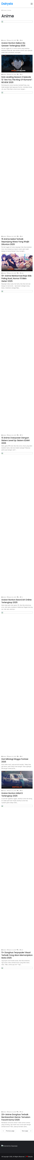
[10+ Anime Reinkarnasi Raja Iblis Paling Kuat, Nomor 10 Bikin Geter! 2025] (17, 262)
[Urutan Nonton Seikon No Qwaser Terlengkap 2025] (17, 29)
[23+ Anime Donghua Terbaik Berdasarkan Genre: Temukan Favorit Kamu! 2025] (17, 1038)
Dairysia (30, 1156)
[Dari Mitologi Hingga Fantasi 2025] (17, 683)
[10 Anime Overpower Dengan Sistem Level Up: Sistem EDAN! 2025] (17, 361)
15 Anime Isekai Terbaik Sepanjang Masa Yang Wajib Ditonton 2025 (15, 242)
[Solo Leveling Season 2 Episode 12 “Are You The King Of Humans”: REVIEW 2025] (17, 64)
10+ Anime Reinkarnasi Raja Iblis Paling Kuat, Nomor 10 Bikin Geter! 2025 (16, 278)
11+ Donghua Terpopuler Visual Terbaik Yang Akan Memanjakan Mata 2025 (17, 955)
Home (4, 10)
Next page (25, 1131)
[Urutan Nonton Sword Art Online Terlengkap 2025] (17, 523)
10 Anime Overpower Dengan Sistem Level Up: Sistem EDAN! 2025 (15, 440)
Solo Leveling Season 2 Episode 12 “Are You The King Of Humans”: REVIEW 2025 (16, 80)
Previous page (10, 1131)
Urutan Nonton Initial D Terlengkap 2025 (12, 794)
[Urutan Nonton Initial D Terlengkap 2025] (17, 780)
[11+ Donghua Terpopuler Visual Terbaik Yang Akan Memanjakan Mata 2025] (17, 876)
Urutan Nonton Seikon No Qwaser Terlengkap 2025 (13, 44)
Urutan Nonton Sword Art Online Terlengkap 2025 (16, 601)
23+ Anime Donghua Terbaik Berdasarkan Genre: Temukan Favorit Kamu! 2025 (15, 1117)
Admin (4, 40)
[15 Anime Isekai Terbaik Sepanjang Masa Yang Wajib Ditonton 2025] (17, 162)
